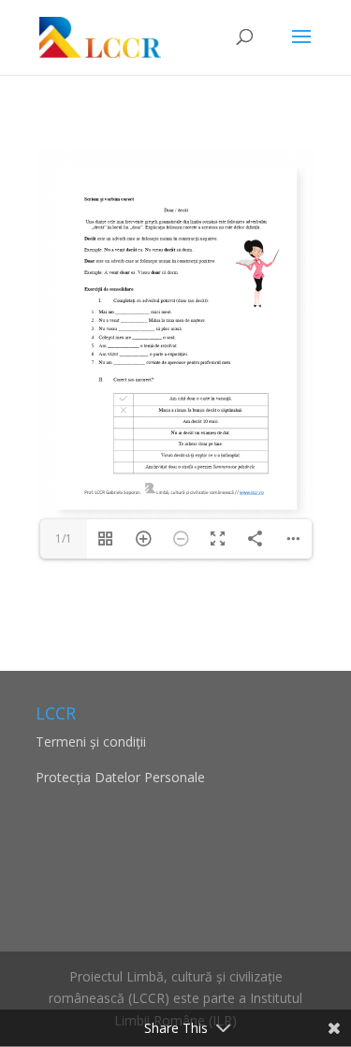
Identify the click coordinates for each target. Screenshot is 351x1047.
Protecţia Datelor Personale (120, 777)
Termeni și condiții (91, 741)
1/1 (63, 538)
